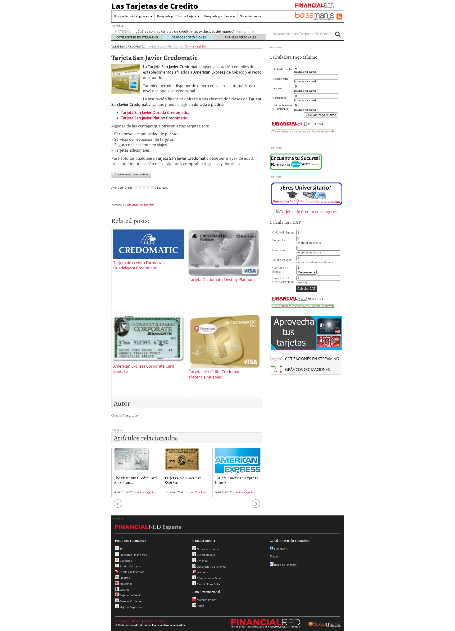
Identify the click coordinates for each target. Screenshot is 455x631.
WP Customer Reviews (140, 204)
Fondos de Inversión (132, 572)
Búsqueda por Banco (218, 16)
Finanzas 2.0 (281, 549)
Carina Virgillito (195, 46)
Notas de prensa (251, 16)
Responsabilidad (155, 621)
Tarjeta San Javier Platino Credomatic (154, 118)
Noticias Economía (207, 549)
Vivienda (202, 560)
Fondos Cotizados (130, 566)
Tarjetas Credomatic (128, 46)
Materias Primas (206, 600)
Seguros (124, 589)
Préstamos (125, 583)
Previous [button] (118, 506)
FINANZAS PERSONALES (240, 37)
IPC (121, 549)
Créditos (124, 578)
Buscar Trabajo (205, 554)
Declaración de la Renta (211, 566)
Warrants (202, 572)
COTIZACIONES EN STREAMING (137, 37)
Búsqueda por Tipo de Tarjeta (177, 16)
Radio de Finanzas (284, 564)
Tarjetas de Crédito (130, 595)
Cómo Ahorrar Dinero (209, 578)
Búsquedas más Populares (132, 16)
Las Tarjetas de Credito (154, 6)
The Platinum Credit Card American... (135, 480)
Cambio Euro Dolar (208, 584)
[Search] (338, 34)
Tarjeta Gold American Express (183, 480)
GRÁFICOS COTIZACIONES (189, 37)
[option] (136, 472)
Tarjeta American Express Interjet (236, 480)
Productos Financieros (133, 554)
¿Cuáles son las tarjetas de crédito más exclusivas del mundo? (185, 31)
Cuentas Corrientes (131, 601)
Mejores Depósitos (130, 607)
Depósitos (125, 560)
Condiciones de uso (128, 621)
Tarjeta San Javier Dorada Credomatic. (155, 112)
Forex (200, 606)
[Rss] (339, 16)
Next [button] (256, 506)
